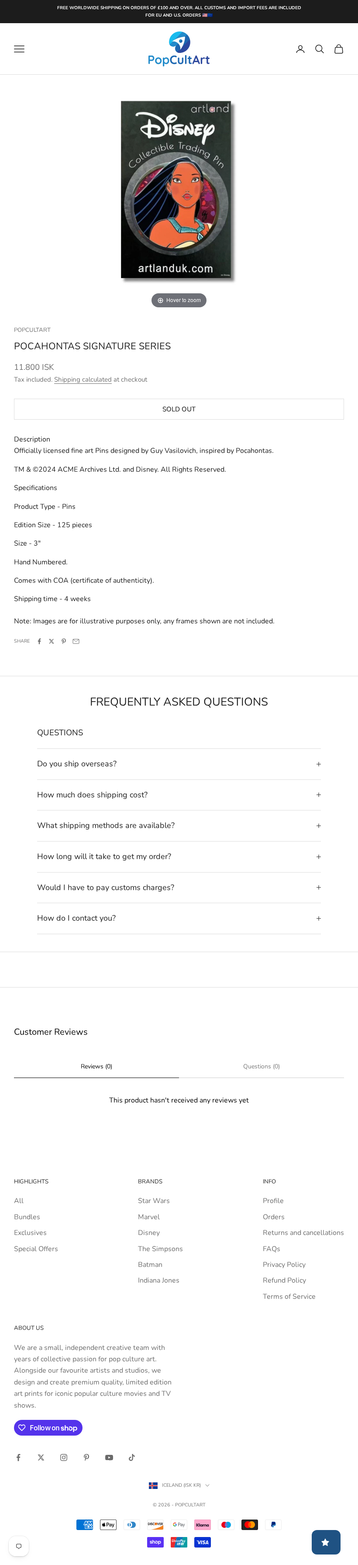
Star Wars (154, 1201)
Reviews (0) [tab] (96, 1066)
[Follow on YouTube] (109, 1457)
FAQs (271, 1249)
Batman (150, 1264)
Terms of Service (289, 1296)
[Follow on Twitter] (41, 1457)
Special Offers (36, 1249)
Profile (273, 1201)
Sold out (179, 409)
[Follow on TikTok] (131, 1457)
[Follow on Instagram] (63, 1457)
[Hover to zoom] (179, 192)
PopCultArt (32, 330)
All (19, 1201)
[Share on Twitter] (51, 641)
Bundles (27, 1217)
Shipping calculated (83, 379)
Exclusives (30, 1233)
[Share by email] (75, 641)
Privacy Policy (284, 1264)
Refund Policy (284, 1280)
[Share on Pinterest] (63, 641)
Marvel (149, 1217)
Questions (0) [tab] (261, 1066)
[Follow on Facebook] (18, 1457)
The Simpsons (160, 1249)
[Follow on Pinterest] (86, 1457)
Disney (149, 1233)
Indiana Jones (158, 1280)
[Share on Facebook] (39, 641)
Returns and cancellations (303, 1233)
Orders (274, 1217)
